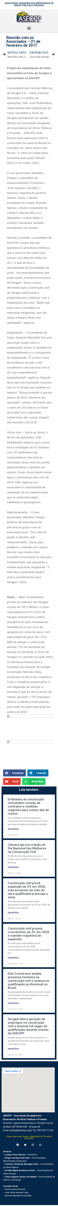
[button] (29, 28)
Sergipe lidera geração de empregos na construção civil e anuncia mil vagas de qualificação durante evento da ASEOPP (28, 1026)
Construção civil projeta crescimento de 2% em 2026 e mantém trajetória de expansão (28, 934)
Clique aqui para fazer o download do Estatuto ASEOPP (29, 1137)
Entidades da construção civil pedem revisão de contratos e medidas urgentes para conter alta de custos (28, 806)
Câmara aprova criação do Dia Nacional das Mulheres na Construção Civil (27, 848)
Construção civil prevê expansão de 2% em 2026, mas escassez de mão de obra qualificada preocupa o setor (28, 890)
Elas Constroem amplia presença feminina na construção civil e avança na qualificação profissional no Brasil (28, 981)
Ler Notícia (13, 829)
